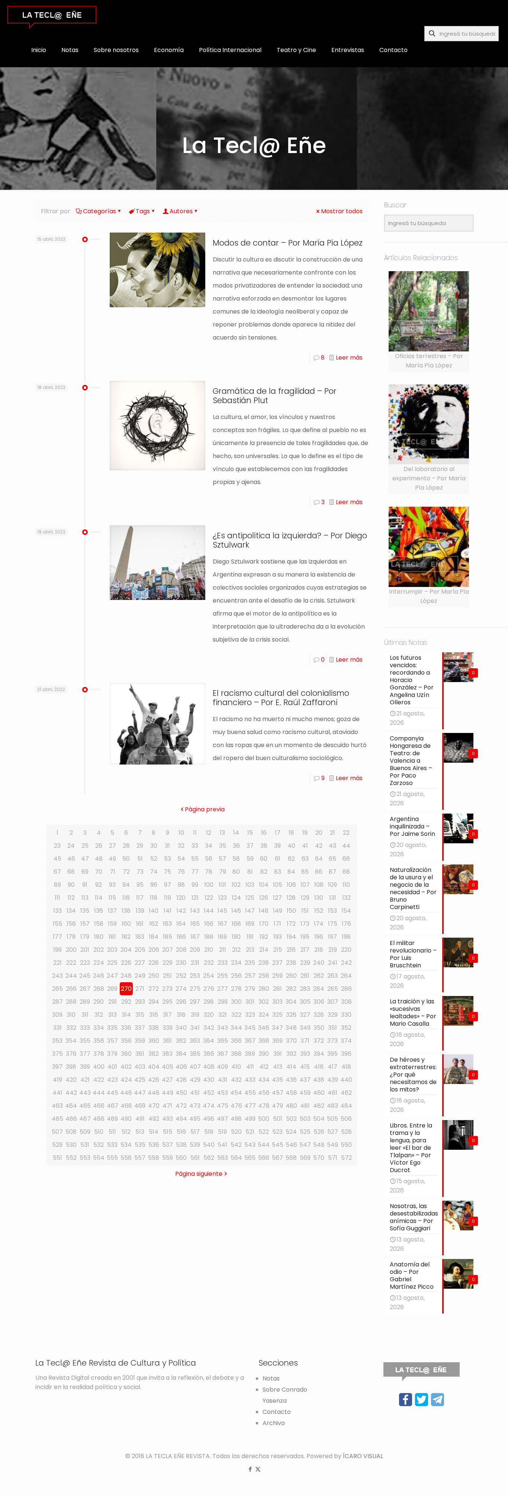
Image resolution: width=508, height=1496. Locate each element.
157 (85, 923)
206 (153, 949)
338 (153, 1027)
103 (249, 884)
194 (291, 936)
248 (126, 975)
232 (209, 962)
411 (250, 1066)
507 (57, 1131)
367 (250, 1040)
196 (318, 936)
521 (249, 1131)
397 (57, 1066)
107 (305, 884)
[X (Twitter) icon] (258, 1469)
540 (209, 1144)
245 (84, 975)
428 (181, 1079)
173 (304, 923)
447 (140, 1092)
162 (153, 923)
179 (84, 936)
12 (208, 832)
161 (140, 923)
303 (277, 1001)
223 (85, 962)
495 (194, 1118)
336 (126, 1027)
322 (236, 1014)
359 (140, 1040)
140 (153, 910)
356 (98, 1040)
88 (346, 871)
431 (222, 1079)
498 (236, 1118)
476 (236, 1105)
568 (291, 1157)
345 (249, 1027)
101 (222, 884)
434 (264, 1079)
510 (98, 1131)
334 (98, 1027)
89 (57, 884)
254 (208, 975)
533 (112, 1144)
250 (153, 975)
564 (236, 1157)
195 (304, 936)
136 (98, 910)
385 (195, 1053)
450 (181, 1092)
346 (263, 1027)
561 (195, 1157)
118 (153, 897)
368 (263, 1040)
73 (140, 871)
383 (167, 1053)
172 (291, 923)
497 (222, 1118)
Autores (181, 211)
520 (236, 1131)
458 (291, 1092)
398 (71, 1066)
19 (305, 832)
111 (57, 897)
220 (346, 949)
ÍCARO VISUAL (363, 1456)
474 (209, 1105)
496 (208, 1118)
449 (167, 1092)
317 (167, 1014)
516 (181, 1131)
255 (222, 975)
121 (195, 897)
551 (57, 1157)
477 (250, 1105)
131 (332, 897)
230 (181, 962)
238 (291, 962)
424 (126, 1079)
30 (153, 845)
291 (112, 1001)
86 (318, 871)
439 (332, 1079)
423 (112, 1079)
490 (126, 1118)
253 (195, 975)
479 (277, 1105)
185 (167, 936)
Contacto (277, 1412)
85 (305, 871)
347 (277, 1027)
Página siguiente (198, 1173)
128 (291, 897)
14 (236, 832)
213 (250, 949)
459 (305, 1092)
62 (291, 858)
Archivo (274, 1423)
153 (332, 910)
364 (208, 1040)
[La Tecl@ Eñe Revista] (51, 16)
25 (85, 845)
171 (277, 923)
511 (112, 1131)
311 (85, 1014)
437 (305, 1079)
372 (319, 1040)
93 (112, 884)
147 (250, 910)
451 (195, 1092)
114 (99, 897)
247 (112, 975)
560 (181, 1157)
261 (304, 975)
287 (57, 1001)
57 (222, 858)
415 (305, 1066)
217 (304, 949)
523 (277, 1131)
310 (71, 1014)
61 (277, 858)
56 (208, 858)
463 (57, 1105)
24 (71, 845)
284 (318, 988)
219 (332, 949)
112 (71, 897)
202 (98, 949)
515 (167, 1131)
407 (195, 1066)
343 (222, 1027)
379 (112, 1053)
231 (195, 962)
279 (250, 988)
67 (57, 871)
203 (112, 949)
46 (71, 858)
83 (277, 871)
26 (98, 845)
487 (85, 1118)
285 (332, 988)
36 (236, 845)
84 (291, 871)
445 (112, 1092)
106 (291, 884)
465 (85, 1105)
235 (250, 962)
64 (319, 858)
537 (167, 1144)
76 (181, 871)
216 (291, 949)
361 (167, 1040)
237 (277, 962)
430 (208, 1079)
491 (140, 1118)
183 (139, 936)
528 (346, 1131)
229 (168, 962)
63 (305, 858)
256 (236, 975)
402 (126, 1066)
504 (319, 1118)
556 (126, 1157)
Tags (143, 211)
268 (98, 988)
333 (85, 1027)
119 (167, 897)
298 (208, 1001)
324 (263, 1014)
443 (85, 1092)
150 (291, 910)
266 (71, 988)
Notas (271, 1378)
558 (153, 1157)
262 (319, 975)
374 (346, 1040)
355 (85, 1040)
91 (84, 884)
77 (195, 871)
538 (181, 1144)
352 (346, 1027)
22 (346, 832)
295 (167, 1001)
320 (208, 1014)
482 (318, 1105)
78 (208, 871)
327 (305, 1014)
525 (305, 1131)
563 (222, 1157)
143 (195, 910)
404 (154, 1066)
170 (264, 923)
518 (208, 1131)
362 (181, 1040)
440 (346, 1079)
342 (208, 1027)
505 (332, 1118)
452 (208, 1092)
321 (222, 1014)
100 (208, 884)
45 (57, 858)
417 (332, 1066)
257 (250, 975)
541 (222, 1144)
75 (167, 871)
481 (305, 1105)
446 (126, 1092)
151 (305, 910)
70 (98, 871)
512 (126, 1131)
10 (181, 832)
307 (332, 1001)
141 (167, 910)
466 (99, 1105)
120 (181, 897)
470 (154, 1105)
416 (319, 1066)
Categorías (99, 211)
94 (126, 884)
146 (236, 910)
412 (264, 1066)
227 (140, 962)
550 (346, 1144)
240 (318, 962)
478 (264, 1105)
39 (277, 845)
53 (167, 858)
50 (126, 858)
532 (98, 1144)
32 (181, 845)
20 (318, 832)
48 (99, 858)
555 (112, 1157)
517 (195, 1131)
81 (250, 871)
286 (346, 988)
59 (250, 858)
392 (291, 1053)
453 (222, 1092)
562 (208, 1157)
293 (140, 1001)
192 (264, 936)
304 (291, 1001)
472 (181, 1105)
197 (332, 936)
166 (208, 923)
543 (249, 1144)
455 (250, 1092)
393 (305, 1053)
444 (99, 1092)
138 (126, 910)
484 (346, 1105)
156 (71, 923)
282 (291, 988)
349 (305, 1027)
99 (195, 884)
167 (222, 923)
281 (277, 988)
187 (195, 936)
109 (332, 884)
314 (126, 1014)
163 (167, 923)
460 (319, 1092)
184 (153, 936)
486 (71, 1118)
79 (222, 871)
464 (71, 1105)
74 (154, 871)
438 (318, 1079)
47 (85, 858)
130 (318, 897)
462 (346, 1092)
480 (291, 1105)
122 (209, 897)
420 (71, 1079)
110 (346, 884)
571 (332, 1157)
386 (208, 1053)
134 (71, 910)
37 (250, 845)
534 (126, 1144)
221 (57, 962)
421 (85, 1079)
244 (71, 975)
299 (223, 1001)
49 (112, 858)
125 (249, 897)
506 (346, 1118)
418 (346, 1066)
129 (305, 897)
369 (277, 1040)
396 (346, 1053)
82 (263, 871)
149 (277, 910)
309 (57, 1014)
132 (346, 897)
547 (305, 1144)
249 (140, 975)
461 (332, 1092)
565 (249, 1157)
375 (57, 1053)
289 (85, 1001)
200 (71, 949)
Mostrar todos (342, 211)
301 (249, 1001)
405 (167, 1066)
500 (263, 1118)
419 (57, 1079)
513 (139, 1131)
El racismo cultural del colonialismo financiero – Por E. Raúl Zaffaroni (281, 698)
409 (222, 1066)
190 (236, 936)
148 (264, 910)
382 (153, 1053)
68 (71, 871)
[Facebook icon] (250, 1469)
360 (153, 1040)
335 (112, 1027)
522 (263, 1131)
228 (153, 962)
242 (346, 962)
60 (263, 858)
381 (139, 1053)
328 (319, 1014)
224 (98, 962)
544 (264, 1144)
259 (277, 975)
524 (291, 1131)
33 (195, 845)
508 (71, 1131)
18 (291, 832)
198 (346, 936)
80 (236, 871)
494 (181, 1118)
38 (263, 845)
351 (332, 1027)
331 (57, 1027)
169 (249, 923)
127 (277, 897)
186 (181, 936)
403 (139, 1066)
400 (99, 1066)
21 (332, 832)
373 (332, 1040)
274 (181, 988)
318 (181, 1014)
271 (139, 988)
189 (222, 936)
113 (85, 897)
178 (71, 936)
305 (305, 1001)
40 (291, 845)
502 (291, 1118)
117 (140, 897)
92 (98, 884)
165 (195, 923)
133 (57, 910)
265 (57, 988)
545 (277, 1144)
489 (112, 1118)
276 (208, 988)
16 (264, 832)
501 (277, 1118)
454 (236, 1092)
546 (291, 1144)
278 (236, 988)
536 (153, 1144)
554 (99, 1157)
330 (346, 1014)
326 (291, 1014)
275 (195, 988)
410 (236, 1066)
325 (277, 1014)
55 (195, 858)
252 (181, 975)
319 (195, 1014)
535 (140, 1144)
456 (264, 1092)
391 (277, 1053)
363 (195, 1040)
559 (167, 1157)
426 (153, 1079)
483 (332, 1105)
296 (181, 1001)
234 (236, 962)
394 (319, 1053)
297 (195, 1001)
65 (332, 858)
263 (332, 975)
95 (140, 884)
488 (99, 1118)
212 (236, 949)
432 (236, 1079)
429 (195, 1079)
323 (250, 1014)
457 (277, 1092)
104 (264, 884)
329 (333, 1014)
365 (222, 1040)
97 (167, 884)
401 (112, 1066)
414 (291, 1066)
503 (305, 1118)
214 (264, 949)
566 (263, 1157)
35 (222, 845)
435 (277, 1079)
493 (167, 1118)
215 (277, 949)
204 (126, 949)
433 (250, 1079)
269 (112, 988)
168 (236, 923)
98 (181, 884)
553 (85, 1157)
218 (318, 949)
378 (98, 1053)
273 (167, 988)
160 (126, 923)
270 (126, 988)
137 (112, 910)
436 (291, 1079)
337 (140, 1027)
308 (346, 1001)
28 (126, 845)
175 (332, 923)
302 (263, 1001)
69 (85, 871)
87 (332, 871)
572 (346, 1157)
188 (208, 936)
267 (85, 988)
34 (208, 845)
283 (305, 988)
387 (222, 1053)
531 (84, 1144)
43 (332, 845)
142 (181, 910)
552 (71, 1157)
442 (71, 1092)
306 (319, 1001)
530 (71, 1144)
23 (57, 845)
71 (112, 871)
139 (140, 910)
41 (305, 845)
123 (222, 897)
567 (277, 1157)
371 (304, 1040)
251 (167, 975)
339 (168, 1027)
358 (126, 1040)
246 (98, 975)
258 (263, 975)
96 (153, 884)
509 (85, 1131)
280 (263, 988)
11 (195, 832)
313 (112, 1014)
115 (112, 897)
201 (84, 949)
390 (263, 1053)
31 (167, 845)
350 (319, 1027)
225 (112, 962)
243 (57, 975)
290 (98, 1001)
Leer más (349, 357)
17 (277, 832)
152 (318, 910)
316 (153, 1014)
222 (71, 962)
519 (222, 1131)
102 (236, 884)
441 (57, 1092)
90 (71, 884)
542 (236, 1144)
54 (181, 858)
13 (222, 832)
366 (236, 1040)
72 (126, 871)
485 (57, 1118)
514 (153, 1131)
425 (139, 1079)
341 (195, 1027)
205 (140, 949)
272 (153, 988)
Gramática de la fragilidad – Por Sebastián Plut (275, 396)
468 (126, 1105)
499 (250, 1118)
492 (153, 1118)
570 (318, 1157)
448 (154, 1092)
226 (126, 962)
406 (181, 1066)
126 (263, 897)
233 (223, 962)
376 (71, 1053)
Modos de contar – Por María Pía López (288, 242)
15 (250, 832)
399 (85, 1066)
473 (194, 1105)
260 (291, 975)
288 (71, 1001)
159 (112, 923)
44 (346, 845)
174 (319, 923)
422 (98, 1079)
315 (139, 1014)
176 (346, 923)
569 (305, 1157)
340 (181, 1027)
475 (222, 1105)
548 (319, 1144)
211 (222, 949)
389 (250, 1053)
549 (332, 1144)
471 (167, 1105)
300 (236, 1001)
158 (98, 923)
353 (57, 1040)
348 (291, 1027)
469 (139, 1105)
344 (236, 1027)
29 (139, 845)
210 (208, 949)
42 (318, 845)
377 (85, 1053)
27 (112, 845)
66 (346, 858)
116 (126, 897)
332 (71, 1027)
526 (319, 1131)
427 (167, 1079)
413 (277, 1066)
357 (112, 1040)
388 (236, 1053)
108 (319, 884)
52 (153, 858)
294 (153, 1001)
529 (57, 1144)
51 (140, 858)
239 (305, 962)
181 (112, 936)
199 (57, 949)
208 (181, 949)
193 (277, 936)
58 (236, 858)
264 (346, 975)
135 (84, 910)
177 (57, 936)
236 (263, 962)
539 (195, 1144)
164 (181, 923)
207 (167, 949)
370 (291, 1040)
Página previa (205, 809)
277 (222, 988)
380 (126, 1053)
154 (346, 910)
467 (112, 1105)
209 (195, 949)
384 (181, 1053)
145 (222, 910)
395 (332, 1053)
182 (126, 936)
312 (98, 1014)
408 (209, 1066)
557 (139, 1157)
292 (126, 1001)
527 (332, 1131)
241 (332, 962)
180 (98, 936)
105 (277, 884)
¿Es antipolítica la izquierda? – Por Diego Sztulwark (290, 540)
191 (250, 936)
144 (209, 910)
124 (236, 897)
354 (71, 1040)
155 (57, 923)
